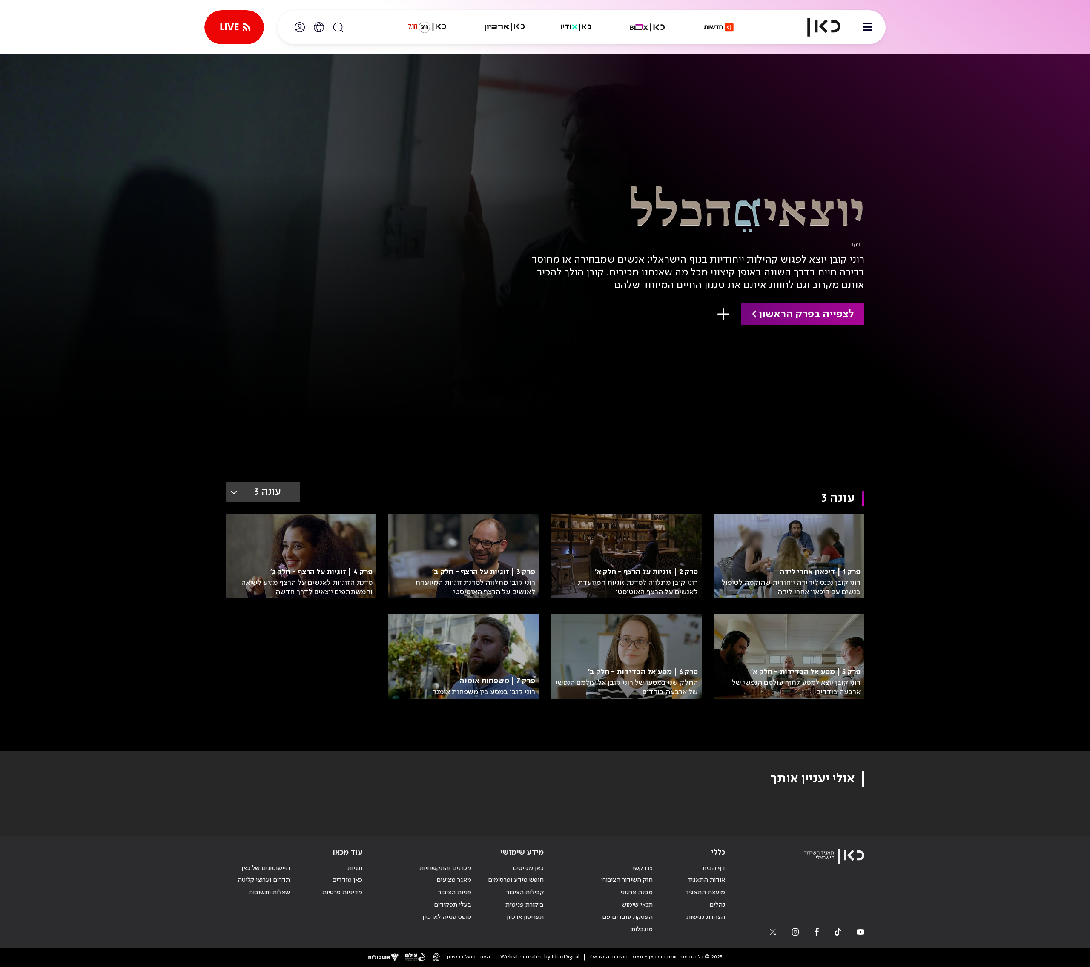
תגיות (354, 868)
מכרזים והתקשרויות (445, 868)
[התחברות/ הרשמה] (299, 27)
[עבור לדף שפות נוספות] (318, 27)
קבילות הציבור (525, 892)
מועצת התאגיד (705, 892)
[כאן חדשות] (718, 27)
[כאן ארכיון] (504, 27)
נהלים (717, 904)
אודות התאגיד (706, 880)
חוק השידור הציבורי (627, 880)
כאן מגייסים (528, 868)
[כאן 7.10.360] (427, 27)
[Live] (234, 27)
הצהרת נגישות (705, 917)
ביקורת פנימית (524, 904)
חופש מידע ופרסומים (516, 880)
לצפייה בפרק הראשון (806, 314)
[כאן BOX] (648, 27)
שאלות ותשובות (269, 892)
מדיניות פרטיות (342, 892)
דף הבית (713, 868)
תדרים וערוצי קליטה (264, 880)
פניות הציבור (454, 892)
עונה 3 (267, 491)
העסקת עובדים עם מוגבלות (627, 923)
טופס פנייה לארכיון (446, 917)
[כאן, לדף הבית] (816, 27)
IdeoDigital (565, 957)
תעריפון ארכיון (525, 917)
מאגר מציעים (453, 880)
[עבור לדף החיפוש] (338, 27)
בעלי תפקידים (452, 904)
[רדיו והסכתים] (576, 27)
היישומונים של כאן (265, 868)
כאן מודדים (347, 880)
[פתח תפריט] (867, 27)
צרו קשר (642, 868)
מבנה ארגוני (636, 892)
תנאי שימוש (637, 904)
